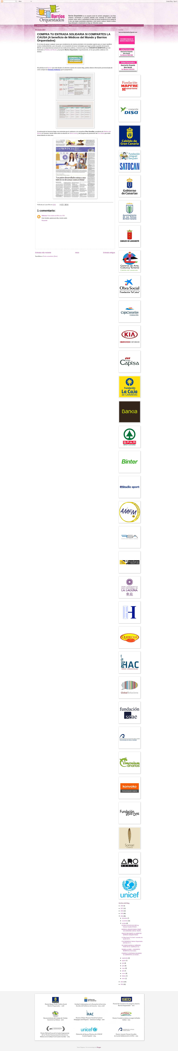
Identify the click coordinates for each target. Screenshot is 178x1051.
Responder (44, 220)
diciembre (125, 918)
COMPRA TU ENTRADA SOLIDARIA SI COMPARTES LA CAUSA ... (132, 954)
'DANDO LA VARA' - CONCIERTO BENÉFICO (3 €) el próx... (131, 950)
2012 (122, 984)
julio (123, 963)
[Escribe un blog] (62, 205)
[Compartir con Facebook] (66, 205)
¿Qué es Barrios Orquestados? (55, 25)
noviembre (125, 920)
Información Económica (77, 25)
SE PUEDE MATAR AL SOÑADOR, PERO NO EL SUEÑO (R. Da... (131, 946)
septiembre (125, 958)
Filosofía (67, 25)
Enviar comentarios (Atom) (50, 256)
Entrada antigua (109, 253)
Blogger (99, 1047)
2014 (122, 916)
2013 (122, 981)
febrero (124, 976)
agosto (124, 960)
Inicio (77, 253)
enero (123, 978)
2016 (122, 911)
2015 (122, 913)
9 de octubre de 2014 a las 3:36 (56, 215)
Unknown (44, 215)
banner (50, 67)
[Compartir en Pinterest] (68, 205)
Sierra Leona (73, 133)
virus (101, 133)
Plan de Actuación (90, 25)
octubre (124, 923)
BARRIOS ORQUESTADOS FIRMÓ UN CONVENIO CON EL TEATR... (132, 930)
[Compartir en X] (64, 205)
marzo (124, 973)
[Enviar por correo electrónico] (60, 205)
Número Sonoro (41, 25)
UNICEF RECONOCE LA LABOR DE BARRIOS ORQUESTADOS (132, 934)
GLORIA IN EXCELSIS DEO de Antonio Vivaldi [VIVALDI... (130, 926)
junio (123, 965)
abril (123, 971)
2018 (122, 906)
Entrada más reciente (43, 253)
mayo (123, 968)
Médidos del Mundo (51, 50)
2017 (122, 908)
